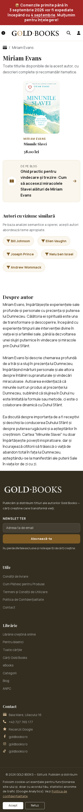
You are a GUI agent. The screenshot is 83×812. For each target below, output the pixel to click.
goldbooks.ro (18, 737)
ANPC (7, 689)
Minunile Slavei (35, 144)
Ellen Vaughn (56, 241)
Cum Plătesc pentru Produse (23, 584)
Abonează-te (41, 539)
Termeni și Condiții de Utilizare (25, 592)
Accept (13, 805)
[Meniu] (3, 33)
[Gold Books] (35, 33)
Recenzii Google (21, 729)
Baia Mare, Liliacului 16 (25, 715)
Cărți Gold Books (15, 658)
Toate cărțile (12, 650)
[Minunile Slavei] (41, 107)
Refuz (35, 805)
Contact (9, 607)
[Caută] (68, 33)
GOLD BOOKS (25, 774)
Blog (6, 681)
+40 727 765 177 (21, 722)
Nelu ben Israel (61, 254)
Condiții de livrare (15, 576)
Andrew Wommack (26, 267)
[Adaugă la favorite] (30, 87)
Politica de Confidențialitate (23, 599)
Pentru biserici (13, 642)
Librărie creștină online (19, 634)
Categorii (10, 673)
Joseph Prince (22, 254)
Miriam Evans (35, 138)
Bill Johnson (20, 241)
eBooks (8, 665)
